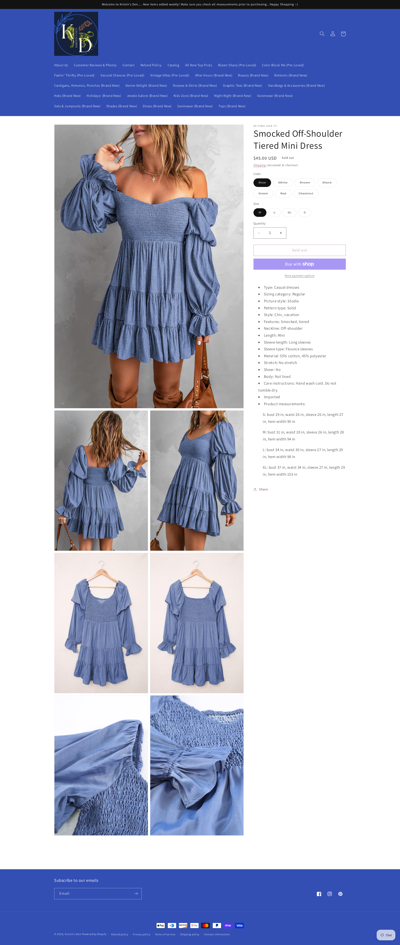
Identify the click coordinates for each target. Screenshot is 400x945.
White (285, 183)
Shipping (259, 165)
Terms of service (165, 934)
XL (292, 213)
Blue (265, 183)
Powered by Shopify (94, 934)
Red (285, 194)
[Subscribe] (136, 893)
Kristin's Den (73, 934)
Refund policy (119, 934)
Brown (307, 183)
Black (329, 183)
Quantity (259, 223)
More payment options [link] (300, 276)
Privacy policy (141, 934)
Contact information (217, 934)
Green (266, 194)
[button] (322, 33)
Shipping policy (189, 934)
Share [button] (263, 489)
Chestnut (308, 194)
